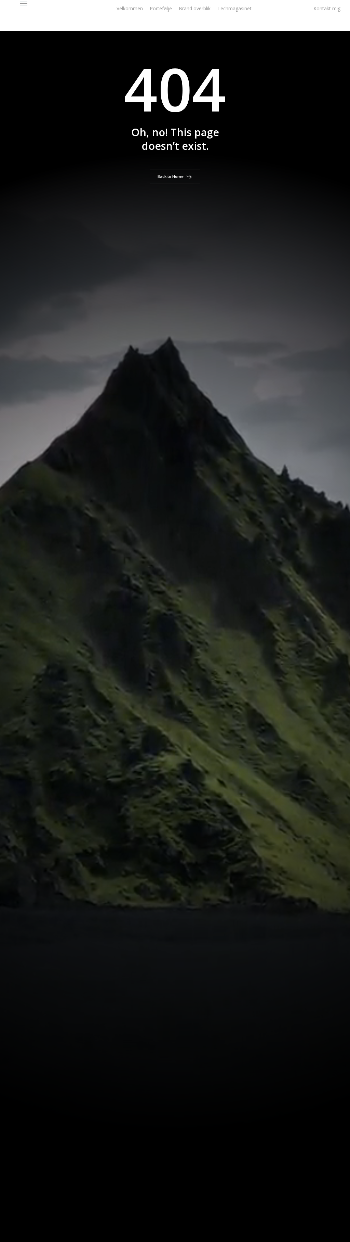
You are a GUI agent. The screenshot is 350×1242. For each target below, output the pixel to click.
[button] (23, 3)
